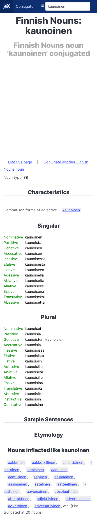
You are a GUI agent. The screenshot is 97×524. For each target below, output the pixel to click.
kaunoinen (71, 210)
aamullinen (17, 477)
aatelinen (42, 484)
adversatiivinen (47, 506)
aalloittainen (72, 462)
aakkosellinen (43, 462)
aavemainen (37, 491)
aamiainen (35, 469)
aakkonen (16, 462)
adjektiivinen (47, 498)
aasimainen (17, 484)
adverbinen (17, 506)
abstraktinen (18, 498)
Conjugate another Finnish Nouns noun (46, 165)
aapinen (40, 477)
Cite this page (20, 162)
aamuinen (59, 469)
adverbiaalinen (78, 498)
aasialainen (63, 477)
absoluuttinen (66, 491)
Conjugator (25, 6)
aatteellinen (67, 484)
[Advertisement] (48, 106)
